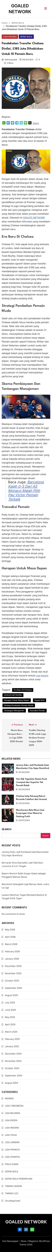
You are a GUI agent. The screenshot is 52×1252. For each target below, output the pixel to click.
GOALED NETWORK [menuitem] (34, 217)
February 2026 (12, 951)
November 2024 (13, 1061)
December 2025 (13, 966)
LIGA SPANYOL (12, 1157)
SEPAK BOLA (26, 37)
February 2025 (12, 1039)
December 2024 (13, 1053)
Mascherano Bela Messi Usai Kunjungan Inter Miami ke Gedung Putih (30, 813)
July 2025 (10, 1002)
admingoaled (11, 59)
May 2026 (10, 929)
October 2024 (12, 1068)
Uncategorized (12, 1200)
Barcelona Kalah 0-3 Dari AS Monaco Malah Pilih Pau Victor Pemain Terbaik (26, 490)
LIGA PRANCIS (12, 1149)
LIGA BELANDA (12, 1113)
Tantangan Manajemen (14, 710)
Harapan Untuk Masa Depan (16, 700)
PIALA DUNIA (11, 1164)
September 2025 (13, 988)
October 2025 (12, 980)
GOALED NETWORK (13, 695)
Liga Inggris (42, 675)
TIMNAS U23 (11, 1193)
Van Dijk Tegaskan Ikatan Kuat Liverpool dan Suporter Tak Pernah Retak (31, 782)
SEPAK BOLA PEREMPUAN (18, 1178)
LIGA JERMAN (12, 1142)
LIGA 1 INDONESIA (14, 1105)
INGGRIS (9, 1098)
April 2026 (10, 936)
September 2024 (13, 1075)
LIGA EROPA (11, 1120)
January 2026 (12, 958)
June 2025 (10, 1009)
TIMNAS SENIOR (13, 1186)
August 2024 (11, 1083)
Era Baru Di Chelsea (23, 690)
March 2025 (11, 1031)
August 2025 (11, 995)
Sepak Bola (39, 700)
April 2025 (10, 1024)
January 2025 (12, 1046)
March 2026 (11, 944)
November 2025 (13, 973)
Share (36, 123)
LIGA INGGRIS (10, 37)
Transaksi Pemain (37, 710)
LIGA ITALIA (11, 1135)
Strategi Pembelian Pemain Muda (18, 705)
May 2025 (10, 1017)
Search (7, 829)
